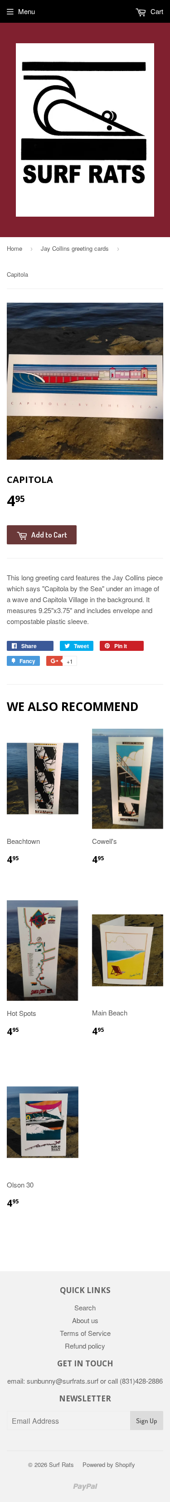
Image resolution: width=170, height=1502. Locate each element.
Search (85, 1307)
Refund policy (85, 1345)
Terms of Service (85, 1333)
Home (14, 248)
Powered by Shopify (109, 1464)
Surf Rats (61, 1464)
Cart (156, 11)
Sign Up (146, 1420)
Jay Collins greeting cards (75, 248)
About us (85, 1320)
